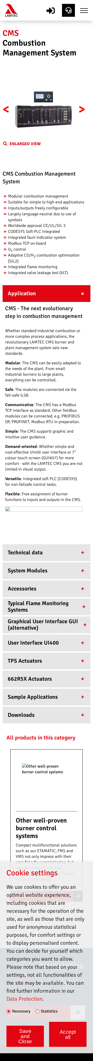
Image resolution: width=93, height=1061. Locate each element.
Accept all (68, 1034)
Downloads (21, 715)
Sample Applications (33, 697)
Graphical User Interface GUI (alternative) (43, 624)
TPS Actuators (25, 660)
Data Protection (24, 999)
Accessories (22, 588)
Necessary (21, 1011)
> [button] (81, 109)
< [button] (6, 109)
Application (22, 293)
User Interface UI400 (33, 642)
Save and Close (25, 1036)
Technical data (25, 552)
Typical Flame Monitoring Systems (38, 606)
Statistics (49, 1011)
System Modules (28, 570)
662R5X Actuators (30, 679)
